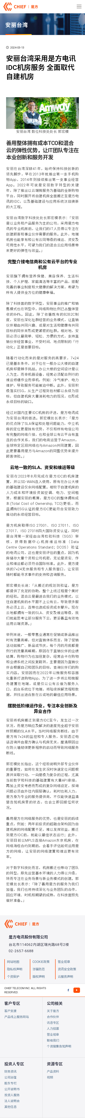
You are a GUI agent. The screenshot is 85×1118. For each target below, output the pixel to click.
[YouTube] (76, 990)
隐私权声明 (14, 969)
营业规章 (53, 1034)
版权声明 (38, 977)
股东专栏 (10, 1083)
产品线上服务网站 (16, 1017)
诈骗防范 (38, 969)
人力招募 (53, 1028)
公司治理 (10, 1077)
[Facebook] (68, 990)
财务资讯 (10, 1071)
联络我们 (53, 1040)
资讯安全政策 (67, 969)
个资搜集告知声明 (59, 1046)
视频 (50, 1077)
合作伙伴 (53, 1017)
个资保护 (13, 977)
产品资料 (53, 1071)
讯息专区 (53, 1023)
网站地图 (13, 962)
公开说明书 (12, 1089)
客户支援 (10, 1011)
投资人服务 (12, 1095)
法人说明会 (12, 1101)
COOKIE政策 (40, 962)
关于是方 (53, 1011)
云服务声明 (65, 977)
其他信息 (10, 1107)
